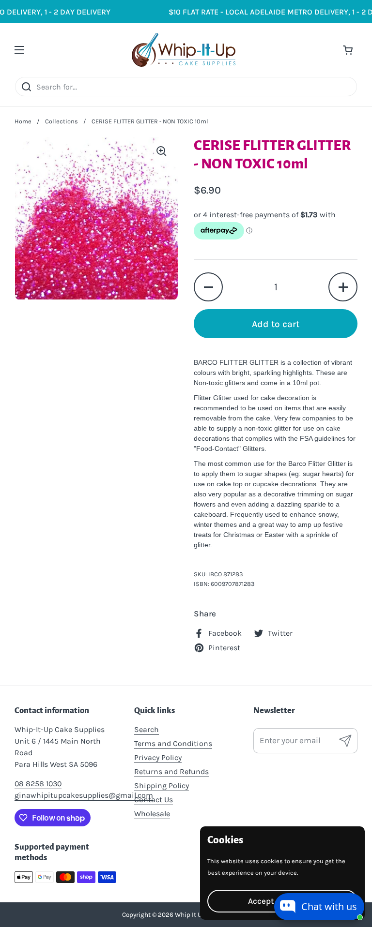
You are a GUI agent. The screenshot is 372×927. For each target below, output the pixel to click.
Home (23, 121)
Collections (61, 121)
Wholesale (152, 813)
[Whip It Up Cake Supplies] (184, 50)
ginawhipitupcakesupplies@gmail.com (84, 795)
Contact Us (153, 799)
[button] (208, 286)
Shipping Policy (161, 785)
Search (146, 729)
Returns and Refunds (171, 771)
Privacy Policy (158, 757)
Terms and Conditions (173, 743)
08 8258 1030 (38, 783)
